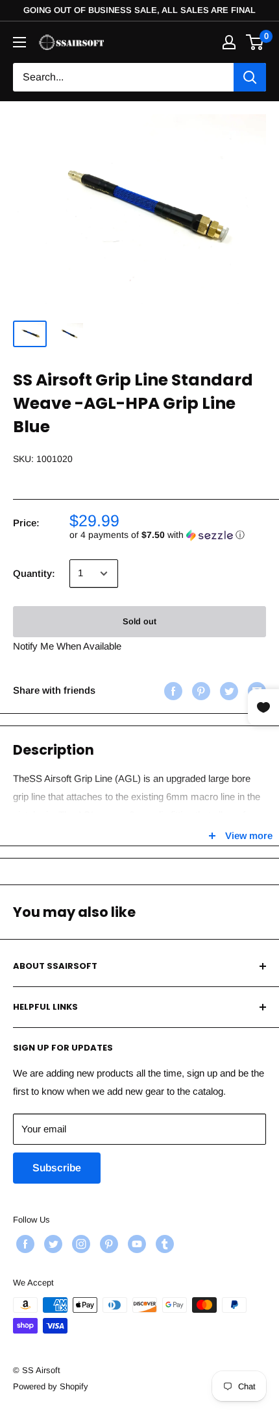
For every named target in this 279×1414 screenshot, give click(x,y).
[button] (167, 535)
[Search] (250, 77)
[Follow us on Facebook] (23, 1244)
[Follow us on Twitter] (51, 1244)
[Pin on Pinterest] (199, 690)
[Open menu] (19, 42)
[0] (255, 42)
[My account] (229, 42)
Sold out (139, 621)
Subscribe (56, 1167)
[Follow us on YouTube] (135, 1244)
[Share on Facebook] (171, 690)
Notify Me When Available (67, 646)
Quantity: (34, 573)
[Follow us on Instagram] (79, 1244)
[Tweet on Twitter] (227, 690)
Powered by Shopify (50, 1386)
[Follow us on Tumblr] (163, 1244)
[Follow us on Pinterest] (107, 1244)
